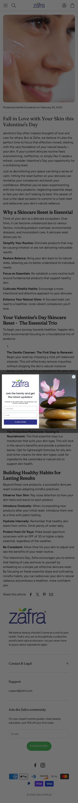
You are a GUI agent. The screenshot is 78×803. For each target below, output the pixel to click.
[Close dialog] (73, 377)
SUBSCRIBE (20, 422)
